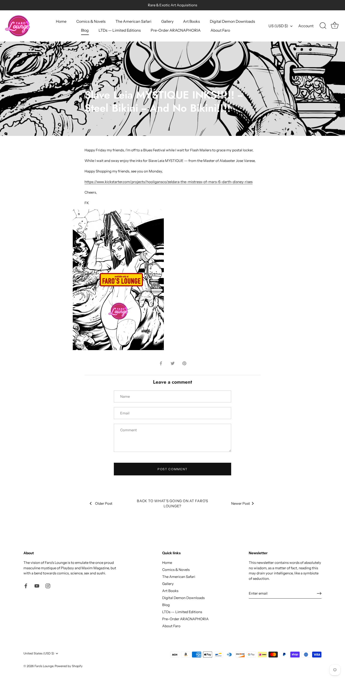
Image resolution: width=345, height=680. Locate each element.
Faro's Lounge (43, 666)
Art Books (191, 21)
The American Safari (133, 21)
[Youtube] (36, 585)
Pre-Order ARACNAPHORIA (176, 30)
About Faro (220, 30)
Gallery (167, 21)
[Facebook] (25, 585)
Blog (85, 30)
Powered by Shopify (69, 666)
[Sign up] (319, 593)
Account (306, 25)
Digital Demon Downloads (232, 21)
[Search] (323, 26)
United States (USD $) (38, 653)
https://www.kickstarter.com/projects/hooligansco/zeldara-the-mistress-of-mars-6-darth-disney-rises (168, 182)
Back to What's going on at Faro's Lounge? (172, 503)
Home (61, 21)
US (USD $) (278, 25)
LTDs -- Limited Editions (120, 30)
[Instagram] (48, 585)
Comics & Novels (91, 21)
